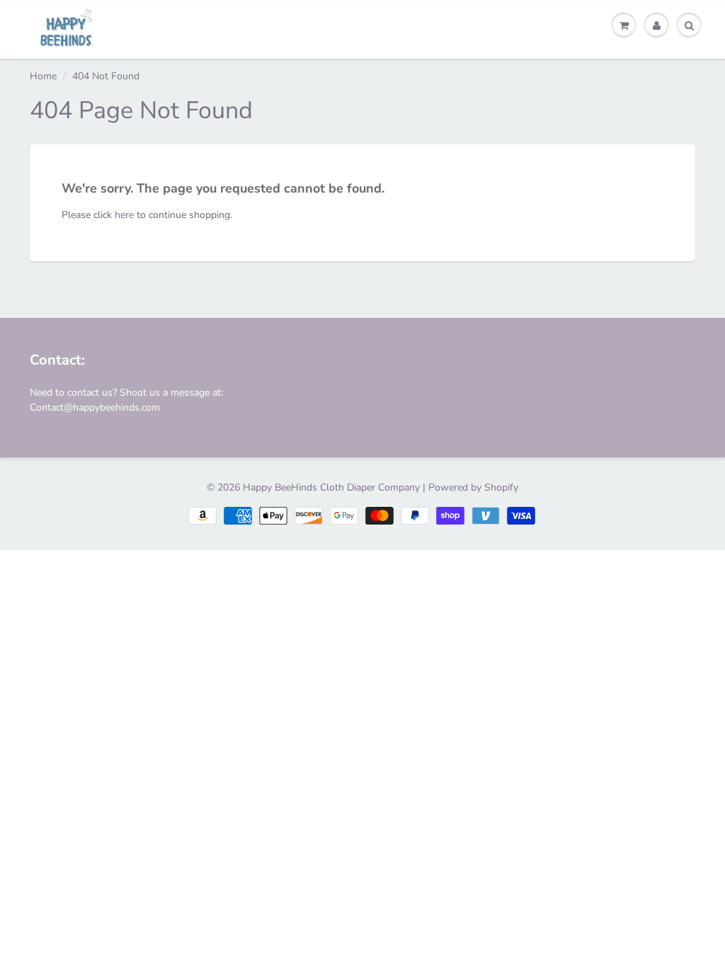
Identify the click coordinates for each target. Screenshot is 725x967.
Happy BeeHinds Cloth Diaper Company (331, 487)
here (124, 215)
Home (43, 76)
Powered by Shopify (473, 487)
